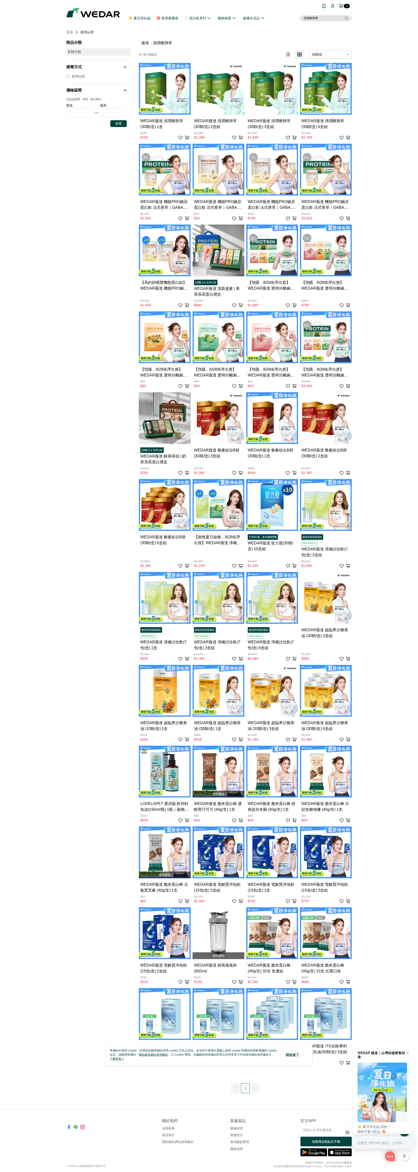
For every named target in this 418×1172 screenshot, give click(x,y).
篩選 (118, 123)
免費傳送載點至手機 (326, 1141)
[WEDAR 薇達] (93, 13)
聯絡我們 (236, 1149)
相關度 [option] (317, 54)
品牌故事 (168, 1128)
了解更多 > (117, 1058)
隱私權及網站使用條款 (178, 1142)
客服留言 (236, 1135)
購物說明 (236, 1128)
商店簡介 (168, 1135)
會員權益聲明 (239, 1142)
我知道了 (292, 1055)
